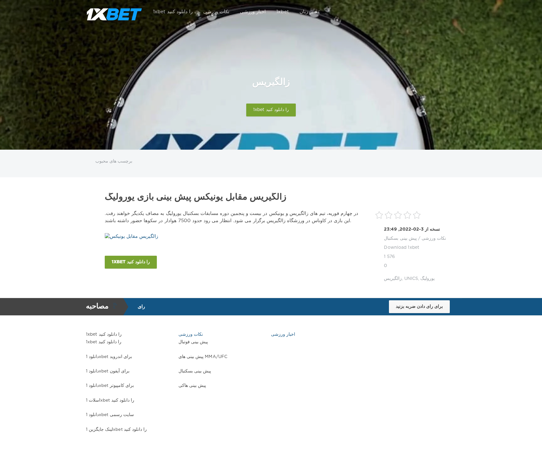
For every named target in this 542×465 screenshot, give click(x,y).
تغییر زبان (309, 12)
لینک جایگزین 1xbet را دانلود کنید (116, 429)
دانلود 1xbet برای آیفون (108, 371)
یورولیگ (427, 279)
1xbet (282, 12)
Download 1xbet (401, 247)
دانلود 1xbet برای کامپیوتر (110, 386)
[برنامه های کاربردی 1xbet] (114, 12)
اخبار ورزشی (253, 12)
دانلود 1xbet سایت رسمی (110, 415)
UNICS (411, 279)
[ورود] (447, 12)
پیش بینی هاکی (192, 386)
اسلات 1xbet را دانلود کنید (110, 400)
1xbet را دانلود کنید (173, 12)
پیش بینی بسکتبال (400, 238)
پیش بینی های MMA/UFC (202, 357)
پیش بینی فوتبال (193, 342)
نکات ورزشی (216, 12)
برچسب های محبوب (113, 161)
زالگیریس (393, 279)
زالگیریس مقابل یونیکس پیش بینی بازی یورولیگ (195, 197)
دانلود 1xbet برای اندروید (109, 357)
